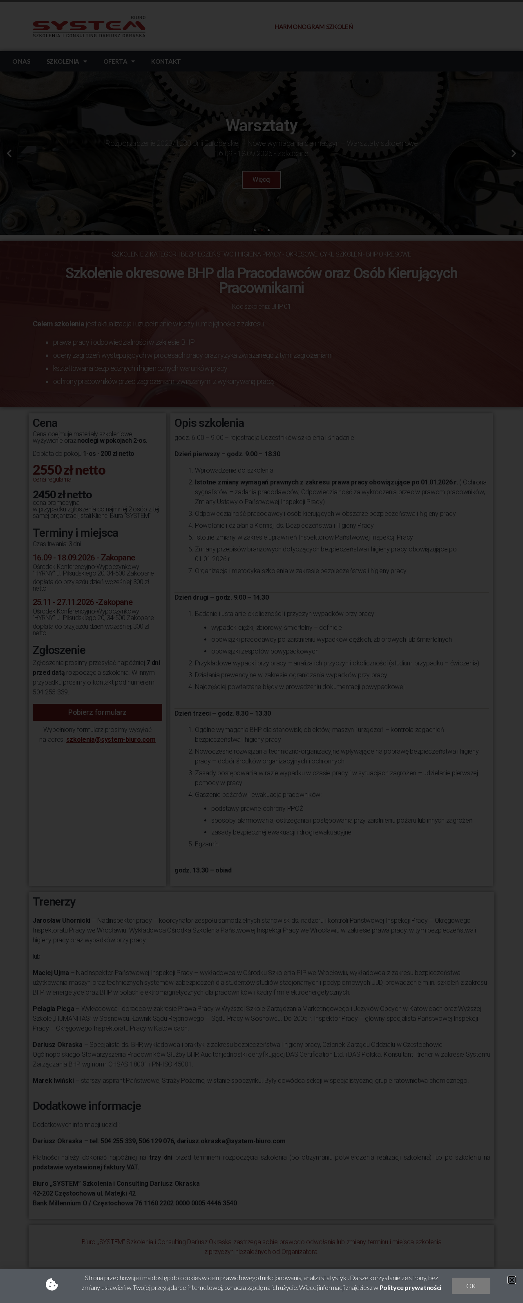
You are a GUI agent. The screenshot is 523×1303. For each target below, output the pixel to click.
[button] (512, 1280)
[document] (261, 651)
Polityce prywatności (411, 1287)
